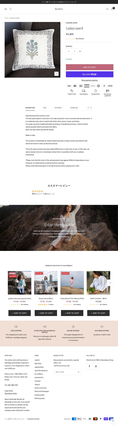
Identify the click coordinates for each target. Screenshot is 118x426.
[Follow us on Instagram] (96, 366)
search (37, 360)
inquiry (37, 384)
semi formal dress (41, 370)
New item (38, 363)
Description (30, 107)
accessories (39, 377)
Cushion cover (71, 23)
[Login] (107, 9)
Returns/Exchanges (42, 391)
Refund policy (40, 398)
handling (74, 107)
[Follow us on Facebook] (89, 366)
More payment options (90, 80)
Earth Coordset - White (98, 298)
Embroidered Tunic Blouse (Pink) (72, 298)
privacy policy (39, 395)
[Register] (78, 372)
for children (39, 374)
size (44, 107)
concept (38, 381)
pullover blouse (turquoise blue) (19, 298)
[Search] (10, 9)
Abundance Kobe (11, 393)
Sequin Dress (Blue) (46, 298)
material (58, 107)
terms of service (40, 388)
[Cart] (112, 9)
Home (6, 18)
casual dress (39, 367)
